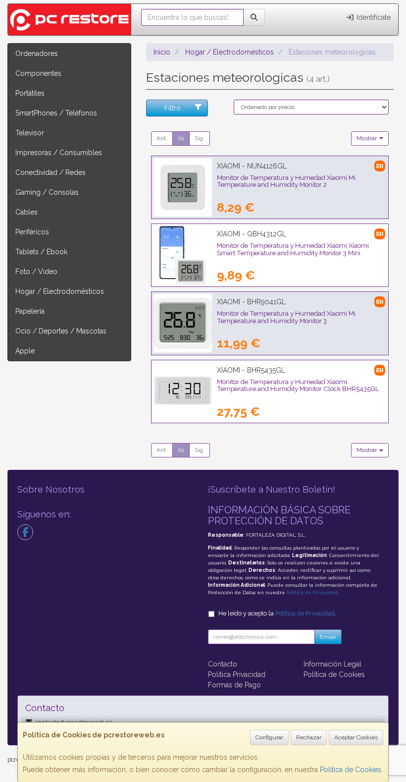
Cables (26, 212)
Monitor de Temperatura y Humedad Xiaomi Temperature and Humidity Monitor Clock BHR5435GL (298, 385)
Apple (25, 351)
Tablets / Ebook (41, 252)
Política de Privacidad (312, 592)
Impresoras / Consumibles (58, 153)
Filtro (172, 108)
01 (181, 138)
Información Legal (332, 664)
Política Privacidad (236, 674)
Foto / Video (36, 272)
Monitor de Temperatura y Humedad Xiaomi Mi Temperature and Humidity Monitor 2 (286, 181)
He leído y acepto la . (277, 613)
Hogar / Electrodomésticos (59, 291)
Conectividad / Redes (50, 172)
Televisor (29, 133)
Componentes (38, 73)
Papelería (30, 311)
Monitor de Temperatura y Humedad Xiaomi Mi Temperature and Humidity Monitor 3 (286, 317)
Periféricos (32, 232)
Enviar (328, 636)
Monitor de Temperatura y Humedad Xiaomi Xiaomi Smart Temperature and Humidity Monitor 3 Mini (293, 249)
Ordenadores (36, 53)
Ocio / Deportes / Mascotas (60, 331)
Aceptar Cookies (356, 737)
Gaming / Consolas (47, 192)
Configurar (269, 737)
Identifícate (373, 17)
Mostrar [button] (367, 138)
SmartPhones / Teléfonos (56, 113)
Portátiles (30, 93)
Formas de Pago (234, 685)
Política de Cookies (350, 770)
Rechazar (308, 737)
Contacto (222, 664)
